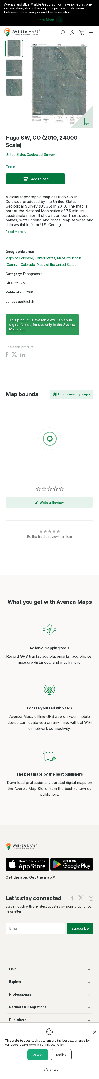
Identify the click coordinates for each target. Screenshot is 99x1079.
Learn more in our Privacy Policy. (42, 1044)
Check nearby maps (74, 394)
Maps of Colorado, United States (30, 258)
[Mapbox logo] (17, 472)
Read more (14, 232)
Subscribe (80, 928)
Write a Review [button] (52, 502)
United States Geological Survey (30, 154)
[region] (49, 440)
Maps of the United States (56, 264)
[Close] (95, 1030)
